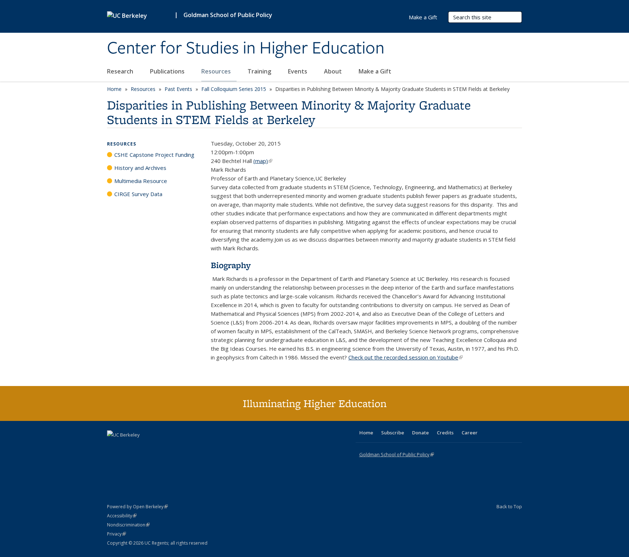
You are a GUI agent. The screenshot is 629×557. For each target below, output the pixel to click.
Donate (420, 432)
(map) (262, 160)
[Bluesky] (170, 447)
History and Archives (140, 167)
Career (470, 432)
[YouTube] (142, 447)
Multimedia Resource (140, 180)
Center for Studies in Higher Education (245, 48)
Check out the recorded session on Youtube (405, 357)
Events (298, 71)
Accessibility (122, 516)
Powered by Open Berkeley (137, 507)
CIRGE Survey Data (138, 194)
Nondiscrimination (128, 525)
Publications (168, 71)
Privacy (116, 534)
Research (121, 71)
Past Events (178, 88)
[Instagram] (156, 447)
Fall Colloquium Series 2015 (233, 88)
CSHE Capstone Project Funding (154, 154)
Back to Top (509, 506)
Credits (445, 432)
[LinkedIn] (128, 447)
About (333, 71)
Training (260, 71)
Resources (216, 71)
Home (114, 88)
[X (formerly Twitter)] (113, 447)
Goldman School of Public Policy (227, 15)
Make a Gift (375, 71)
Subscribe (392, 432)
